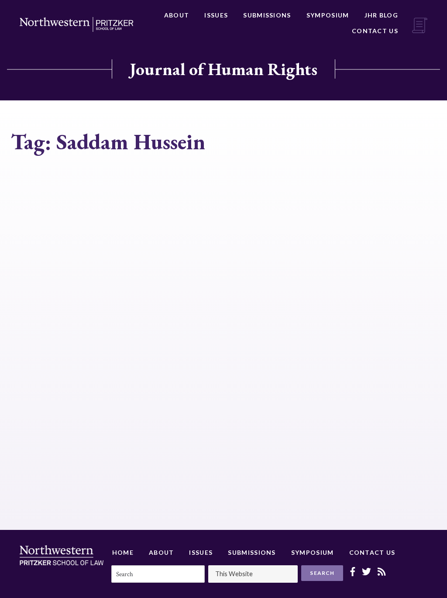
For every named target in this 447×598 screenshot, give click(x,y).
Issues (216, 15)
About (176, 15)
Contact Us (375, 30)
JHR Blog (381, 15)
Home (123, 552)
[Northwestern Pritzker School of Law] (76, 24)
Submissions (267, 15)
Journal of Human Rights (223, 69)
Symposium (327, 15)
